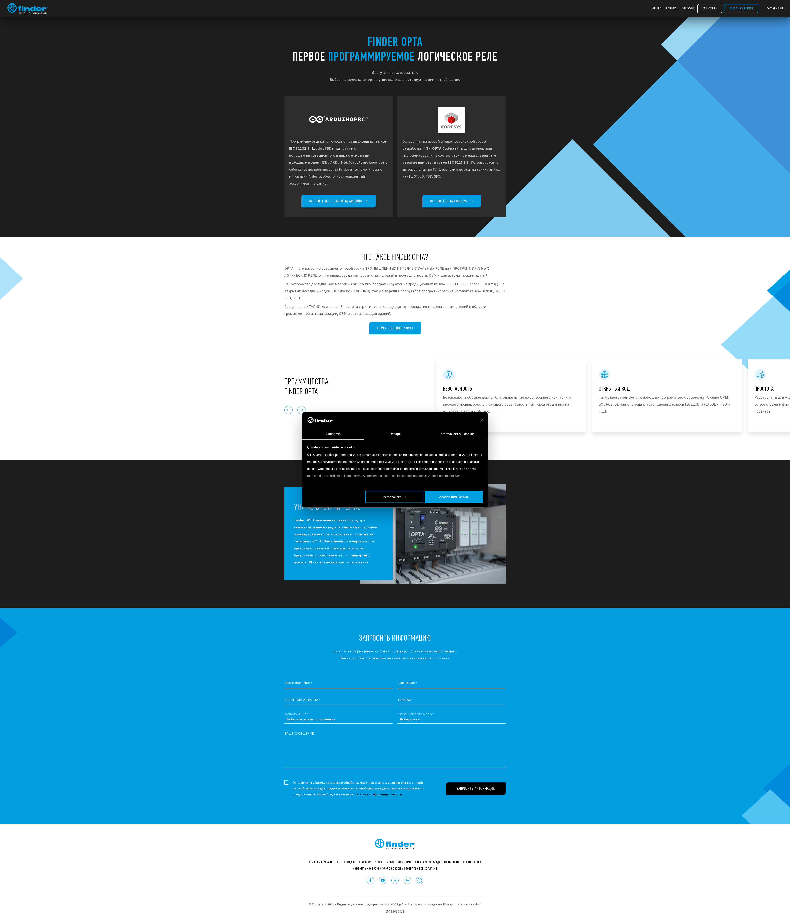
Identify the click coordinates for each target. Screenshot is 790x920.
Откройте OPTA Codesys (449, 201)
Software (688, 8)
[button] (776, 8)
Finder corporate (321, 862)
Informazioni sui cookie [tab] (457, 433)
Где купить (710, 8)
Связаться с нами (741, 8)
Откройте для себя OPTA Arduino (336, 201)
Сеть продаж (346, 862)
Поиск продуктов (370, 862)
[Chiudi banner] (481, 420)
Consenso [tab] (333, 433)
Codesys (671, 8)
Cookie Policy (472, 862)
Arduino (656, 8)
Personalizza (392, 497)
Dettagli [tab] (395, 433)
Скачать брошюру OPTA (395, 328)
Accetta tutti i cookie (454, 497)
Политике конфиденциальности (378, 794)
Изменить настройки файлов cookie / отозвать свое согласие (395, 868)
